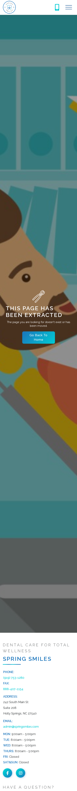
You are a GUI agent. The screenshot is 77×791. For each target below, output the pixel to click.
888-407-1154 (13, 689)
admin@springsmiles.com (21, 726)
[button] (68, 7)
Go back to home (38, 337)
